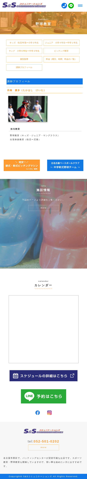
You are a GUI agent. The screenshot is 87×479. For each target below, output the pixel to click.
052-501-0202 (46, 441)
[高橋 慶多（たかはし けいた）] (27, 120)
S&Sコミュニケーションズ (37, 476)
